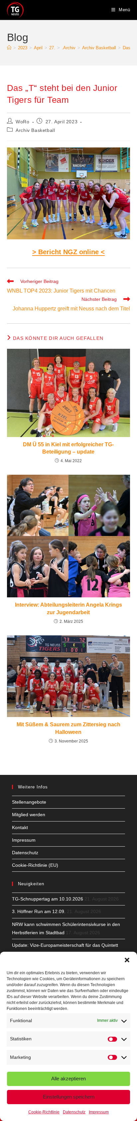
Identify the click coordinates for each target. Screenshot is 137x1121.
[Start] (9, 47)
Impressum (99, 1112)
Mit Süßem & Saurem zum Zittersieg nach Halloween (68, 728)
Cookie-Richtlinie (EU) (35, 865)
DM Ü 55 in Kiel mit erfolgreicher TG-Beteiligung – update (68, 448)
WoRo (22, 121)
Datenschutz (74, 1112)
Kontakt (20, 827)
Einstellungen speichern (68, 1097)
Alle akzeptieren (68, 1078)
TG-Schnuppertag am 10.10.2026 (47, 898)
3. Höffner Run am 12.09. (39, 911)
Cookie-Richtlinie (44, 1112)
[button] (127, 960)
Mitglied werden (28, 814)
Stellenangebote (29, 802)
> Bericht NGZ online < (68, 252)
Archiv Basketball (35, 130)
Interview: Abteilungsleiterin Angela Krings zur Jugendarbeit (68, 608)
